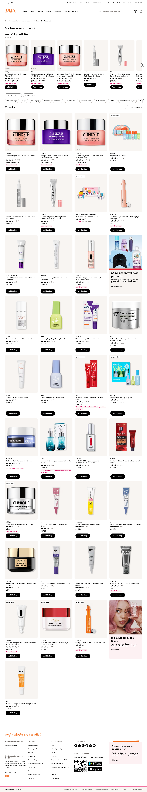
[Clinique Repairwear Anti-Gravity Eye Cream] (21, 507)
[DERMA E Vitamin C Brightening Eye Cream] (91, 505)
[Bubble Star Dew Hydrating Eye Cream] (56, 379)
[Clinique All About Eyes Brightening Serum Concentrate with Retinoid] (122, 62)
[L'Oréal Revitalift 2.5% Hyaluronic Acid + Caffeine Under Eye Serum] (91, 443)
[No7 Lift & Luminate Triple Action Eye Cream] (125, 505)
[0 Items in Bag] (141, 11)
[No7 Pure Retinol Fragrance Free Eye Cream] (56, 565)
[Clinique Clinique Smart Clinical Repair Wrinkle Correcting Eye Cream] (43, 62)
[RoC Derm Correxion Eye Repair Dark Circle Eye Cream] (96, 61)
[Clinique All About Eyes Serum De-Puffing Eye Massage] (125, 200)
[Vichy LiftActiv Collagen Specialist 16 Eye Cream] (91, 382)
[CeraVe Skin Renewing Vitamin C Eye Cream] (91, 320)
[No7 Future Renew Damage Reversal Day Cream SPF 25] (125, 321)
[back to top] (140, 785)
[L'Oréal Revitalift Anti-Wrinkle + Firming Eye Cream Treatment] (56, 625)
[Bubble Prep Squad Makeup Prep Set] (125, 379)
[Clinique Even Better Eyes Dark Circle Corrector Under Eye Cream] (21, 626)
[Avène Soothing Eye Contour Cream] (21, 379)
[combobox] (136, 107)
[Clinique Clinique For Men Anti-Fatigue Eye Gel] (91, 625)
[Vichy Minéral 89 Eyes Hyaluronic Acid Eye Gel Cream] (56, 445)
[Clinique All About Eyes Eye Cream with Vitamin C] (17, 62)
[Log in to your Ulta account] (135, 11)
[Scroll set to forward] (142, 101)
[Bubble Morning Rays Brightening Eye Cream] (56, 320)
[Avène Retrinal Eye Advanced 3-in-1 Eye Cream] (21, 320)
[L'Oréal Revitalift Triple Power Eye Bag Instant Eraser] (125, 443)
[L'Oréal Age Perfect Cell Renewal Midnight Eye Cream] (21, 566)
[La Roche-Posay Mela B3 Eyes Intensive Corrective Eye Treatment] (21, 260)
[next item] (142, 65)
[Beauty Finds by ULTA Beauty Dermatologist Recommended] (91, 198)
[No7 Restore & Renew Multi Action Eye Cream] (56, 506)
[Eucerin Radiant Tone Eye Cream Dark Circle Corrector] (56, 260)
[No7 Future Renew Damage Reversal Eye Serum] (91, 566)
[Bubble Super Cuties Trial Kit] (125, 137)
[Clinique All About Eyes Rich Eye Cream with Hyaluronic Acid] (69, 62)
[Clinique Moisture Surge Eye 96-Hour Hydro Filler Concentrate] (91, 261)
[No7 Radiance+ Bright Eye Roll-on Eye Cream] (21, 685)
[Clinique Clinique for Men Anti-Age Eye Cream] (125, 566)
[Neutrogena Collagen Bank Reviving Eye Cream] (21, 443)
